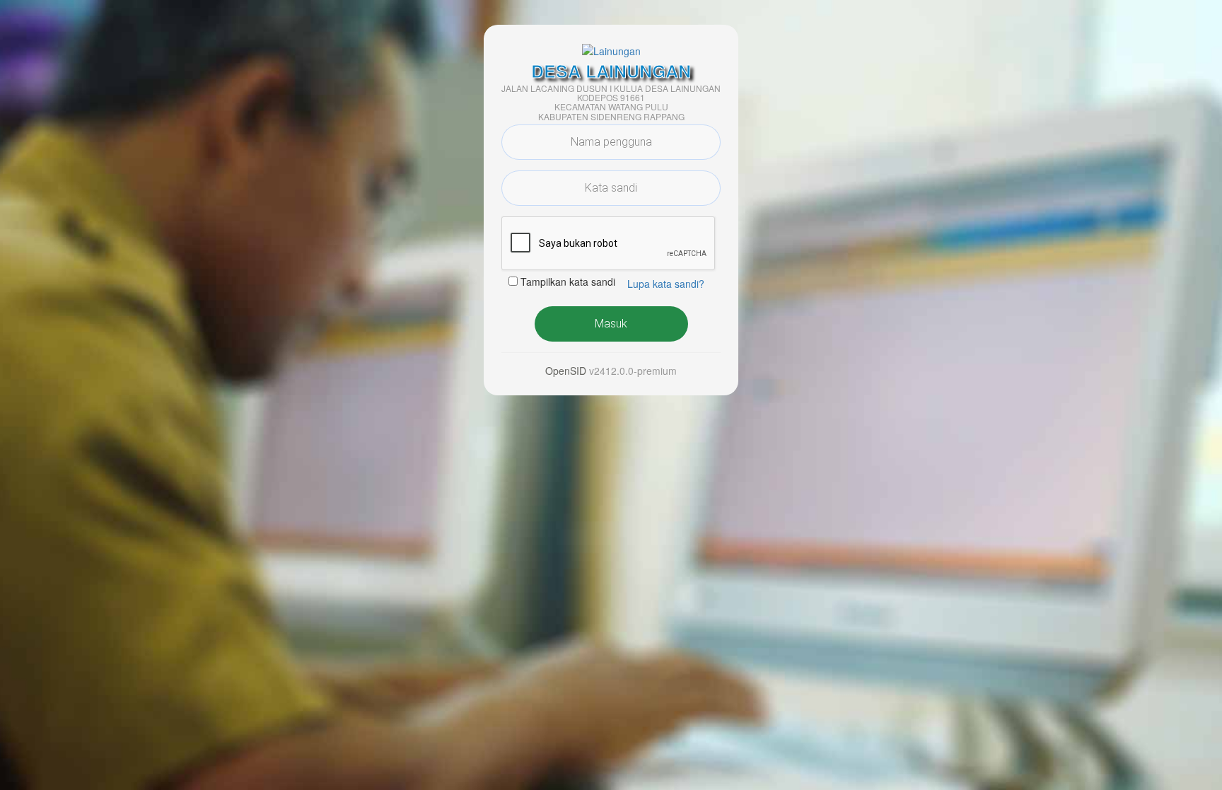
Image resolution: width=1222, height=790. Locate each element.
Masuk (611, 323)
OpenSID (565, 371)
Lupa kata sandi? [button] (665, 284)
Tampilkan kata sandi (567, 281)
